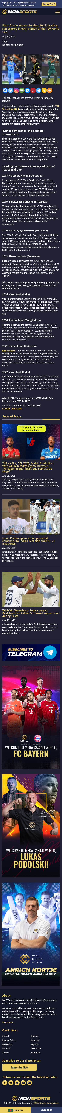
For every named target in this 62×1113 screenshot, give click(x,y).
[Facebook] (4, 90)
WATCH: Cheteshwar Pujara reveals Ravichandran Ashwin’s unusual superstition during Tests (30, 613)
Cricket (5, 1036)
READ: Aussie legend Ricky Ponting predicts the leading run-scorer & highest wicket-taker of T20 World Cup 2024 (31, 285)
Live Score (36, 1048)
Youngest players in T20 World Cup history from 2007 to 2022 (27, 400)
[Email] (21, 90)
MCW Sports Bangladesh (46, 1102)
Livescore (46, 1109)
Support (35, 1044)
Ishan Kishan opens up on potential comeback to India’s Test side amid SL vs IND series (28, 540)
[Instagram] (15, 90)
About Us (35, 1052)
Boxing (34, 1036)
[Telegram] (38, 90)
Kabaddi (35, 1040)
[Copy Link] (43, 90)
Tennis (5, 1052)
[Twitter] (10, 90)
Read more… (8, 1022)
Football (6, 1048)
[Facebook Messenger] (27, 90)
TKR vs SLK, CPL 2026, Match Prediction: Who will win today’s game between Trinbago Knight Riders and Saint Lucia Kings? (28, 467)
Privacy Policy (8, 1040)
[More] (49, 90)
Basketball (7, 1044)
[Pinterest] (32, 90)
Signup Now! (49, 4)
